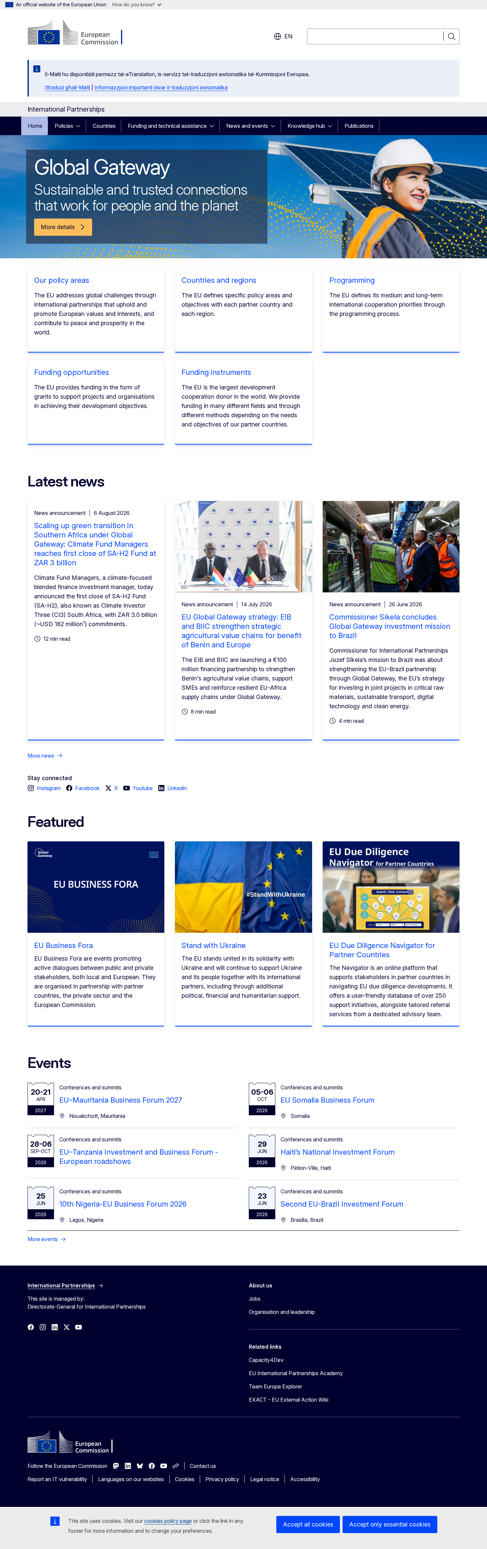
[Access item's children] (80, 126)
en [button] (288, 36)
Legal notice (264, 1479)
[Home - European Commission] (81, 33)
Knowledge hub (306, 126)
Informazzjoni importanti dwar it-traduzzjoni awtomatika (161, 87)
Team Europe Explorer (275, 1386)
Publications (359, 126)
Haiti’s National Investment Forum (338, 1152)
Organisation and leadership (282, 1312)
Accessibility (305, 1479)
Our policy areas (61, 280)
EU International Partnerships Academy (296, 1373)
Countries (104, 126)
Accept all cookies (308, 1524)
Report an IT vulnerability (57, 1479)
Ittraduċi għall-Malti (67, 87)
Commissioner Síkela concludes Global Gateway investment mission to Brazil (389, 626)
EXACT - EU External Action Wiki (288, 1399)
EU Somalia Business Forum (327, 1100)
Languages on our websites (131, 1479)
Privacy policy (222, 1479)
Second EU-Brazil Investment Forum (342, 1204)
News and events (247, 126)
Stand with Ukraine (214, 945)
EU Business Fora (63, 945)
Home (35, 126)
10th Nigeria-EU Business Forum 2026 (123, 1204)
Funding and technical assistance (167, 126)
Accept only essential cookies (390, 1524)
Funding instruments (216, 372)
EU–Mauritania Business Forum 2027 (120, 1100)
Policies (64, 126)
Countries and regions (219, 280)
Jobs (254, 1298)
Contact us (203, 1466)
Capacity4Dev (266, 1360)
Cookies (184, 1479)
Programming (352, 280)
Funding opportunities (71, 372)
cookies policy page (168, 1521)
